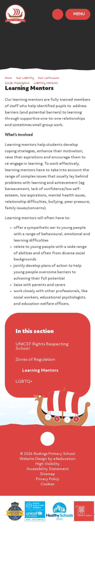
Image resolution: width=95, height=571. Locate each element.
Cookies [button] (47, 484)
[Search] (57, 14)
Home (8, 78)
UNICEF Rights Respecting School (41, 346)
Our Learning (25, 78)
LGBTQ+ (23, 381)
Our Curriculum (48, 78)
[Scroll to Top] (47, 439)
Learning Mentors (46, 83)
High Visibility (47, 464)
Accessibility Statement (48, 469)
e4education (64, 459)
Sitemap (47, 474)
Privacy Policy (47, 479)
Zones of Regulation (35, 359)
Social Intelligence (17, 83)
